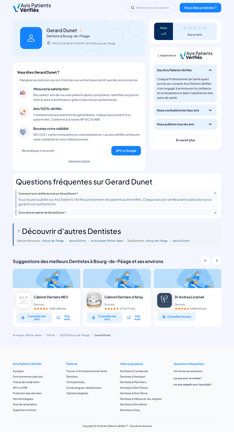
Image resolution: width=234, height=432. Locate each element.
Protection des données (27, 393)
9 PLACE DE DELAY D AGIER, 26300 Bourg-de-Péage (84, 43)
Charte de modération (26, 382)
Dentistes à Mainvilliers (133, 382)
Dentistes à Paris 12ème (134, 393)
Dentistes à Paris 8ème (133, 404)
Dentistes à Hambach (132, 376)
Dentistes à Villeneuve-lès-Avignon (141, 398)
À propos (18, 371)
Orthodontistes (75, 382)
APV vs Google (126, 151)
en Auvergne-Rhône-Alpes (107, 240)
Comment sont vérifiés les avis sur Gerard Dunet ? (48, 193)
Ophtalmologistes (77, 393)
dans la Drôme (77, 240)
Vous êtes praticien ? (200, 7)
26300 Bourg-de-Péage (75, 335)
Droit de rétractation (25, 404)
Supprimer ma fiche (79, 161)
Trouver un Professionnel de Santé (86, 371)
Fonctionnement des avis (28, 376)
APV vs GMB (20, 387)
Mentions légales (23, 398)
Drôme (50, 335)
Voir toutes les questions (187, 371)
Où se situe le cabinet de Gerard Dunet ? (42, 212)
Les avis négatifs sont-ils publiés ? (192, 384)
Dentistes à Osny (130, 410)
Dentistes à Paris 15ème (134, 387)
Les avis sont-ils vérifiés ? (187, 378)
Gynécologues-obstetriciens (84, 387)
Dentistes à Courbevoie (134, 371)
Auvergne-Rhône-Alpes (27, 335)
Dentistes (72, 376)
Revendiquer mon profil (38, 151)
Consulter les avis (37, 317)
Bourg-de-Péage (53, 240)
